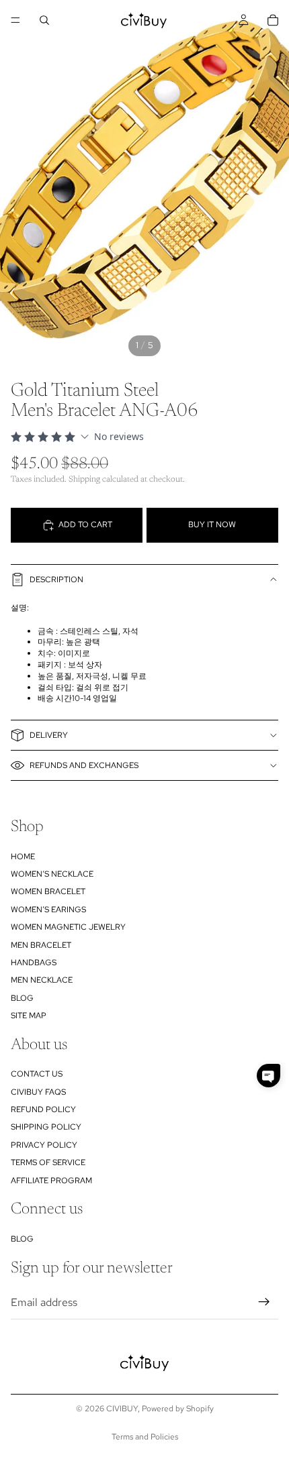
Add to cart (85, 524)
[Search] (44, 20)
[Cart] (273, 20)
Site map (28, 1016)
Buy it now (212, 524)
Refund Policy (43, 1109)
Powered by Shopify (178, 1408)
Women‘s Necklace (52, 874)
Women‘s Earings (48, 909)
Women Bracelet (48, 892)
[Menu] (15, 20)
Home (23, 856)
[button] (268, 1075)
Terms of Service (48, 1163)
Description (56, 579)
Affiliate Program (51, 1180)
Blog (22, 998)
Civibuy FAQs (38, 1092)
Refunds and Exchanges (84, 765)
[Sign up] (264, 1303)
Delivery (49, 735)
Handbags (33, 962)
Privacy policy (44, 1145)
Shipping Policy (46, 1127)
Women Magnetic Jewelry (68, 927)
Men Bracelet (41, 945)
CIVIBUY (122, 1408)
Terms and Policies (145, 1436)
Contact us (37, 1074)
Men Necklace (42, 980)
